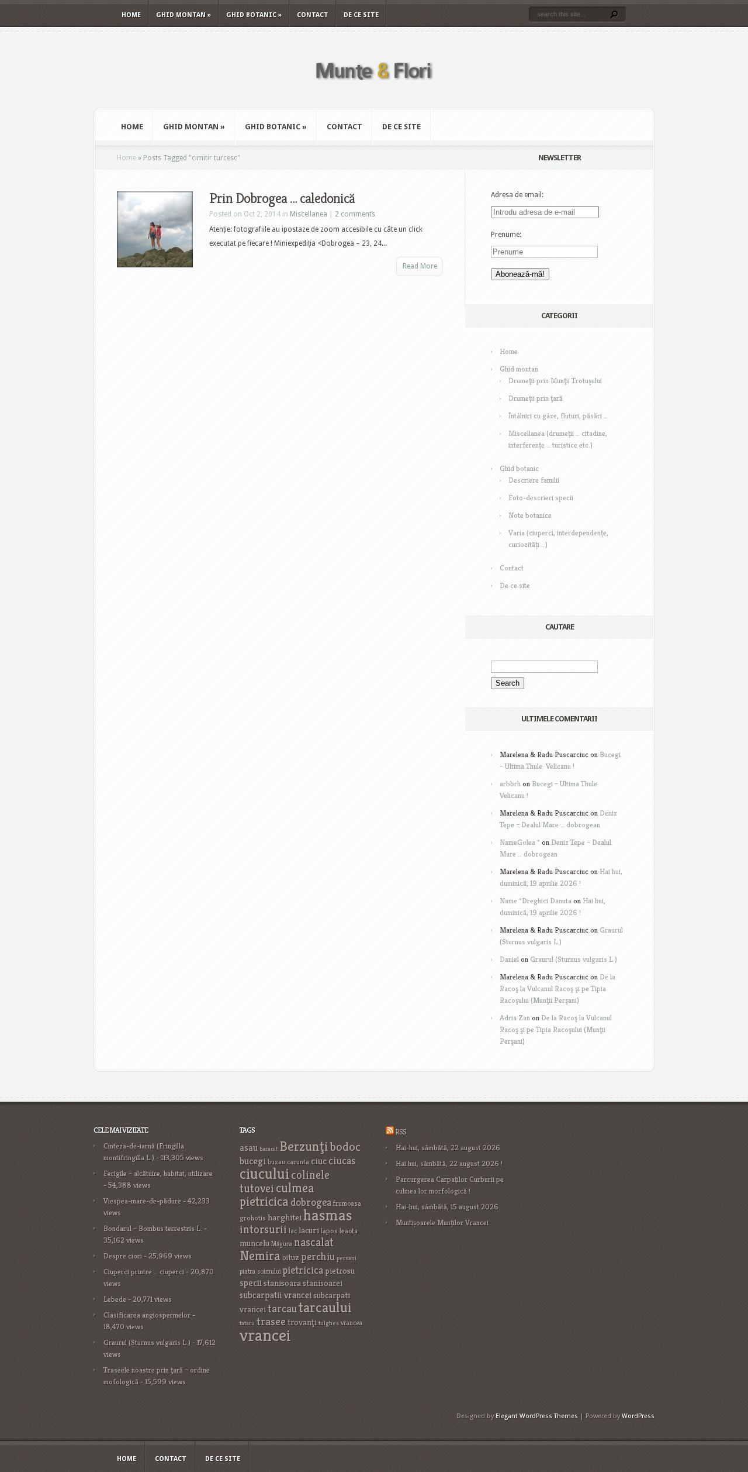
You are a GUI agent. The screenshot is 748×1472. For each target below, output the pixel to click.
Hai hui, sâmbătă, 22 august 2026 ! (449, 1163)
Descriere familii (533, 480)
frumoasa (347, 1203)
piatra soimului (260, 1271)
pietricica (303, 1270)
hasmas (327, 1215)
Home (131, 15)
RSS (400, 1132)
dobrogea (310, 1202)
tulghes (328, 1323)
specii (251, 1283)
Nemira (260, 1255)
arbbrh (510, 784)
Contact (312, 15)
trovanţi (302, 1322)
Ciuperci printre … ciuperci (143, 1272)
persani (346, 1258)
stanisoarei (322, 1283)
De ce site (361, 15)
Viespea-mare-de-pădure (142, 1201)
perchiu (318, 1256)
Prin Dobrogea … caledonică (282, 198)
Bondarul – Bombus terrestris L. (152, 1228)
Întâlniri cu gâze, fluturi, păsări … (558, 416)
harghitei (285, 1217)
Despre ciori (122, 1256)
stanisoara (282, 1283)
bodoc (345, 1146)
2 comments (355, 214)
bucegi (253, 1161)
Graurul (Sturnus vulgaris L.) (573, 959)
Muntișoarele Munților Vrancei (442, 1222)
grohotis (253, 1218)
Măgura (281, 1244)
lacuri (309, 1230)
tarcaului (325, 1307)
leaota (349, 1230)
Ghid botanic (254, 15)
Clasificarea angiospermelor (147, 1315)
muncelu (254, 1243)
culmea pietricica (277, 1194)
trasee (271, 1321)
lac (293, 1231)
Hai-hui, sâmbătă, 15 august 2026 (447, 1207)
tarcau (282, 1308)
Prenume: (506, 235)
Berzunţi (303, 1146)
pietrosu (340, 1270)
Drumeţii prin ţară (535, 398)
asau (249, 1147)
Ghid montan (183, 15)
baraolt (268, 1149)
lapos (329, 1231)
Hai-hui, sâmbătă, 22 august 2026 (448, 1148)
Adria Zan (515, 1018)
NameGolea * (520, 842)
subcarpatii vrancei (275, 1295)
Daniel (509, 959)
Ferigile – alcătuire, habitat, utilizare (158, 1173)
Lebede (114, 1299)
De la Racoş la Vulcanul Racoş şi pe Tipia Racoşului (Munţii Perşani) (557, 988)
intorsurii (263, 1229)
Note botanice (530, 515)
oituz (290, 1258)
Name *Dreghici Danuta (536, 901)
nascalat (314, 1242)
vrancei (265, 1335)
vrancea (351, 1323)
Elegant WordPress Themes (537, 1416)
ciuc (319, 1161)
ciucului (264, 1174)
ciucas (341, 1160)
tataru (247, 1323)
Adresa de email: (517, 195)
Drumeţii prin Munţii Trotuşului (555, 381)
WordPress (638, 1416)
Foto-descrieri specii (540, 498)
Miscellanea (308, 214)
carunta (298, 1161)
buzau (276, 1161)
